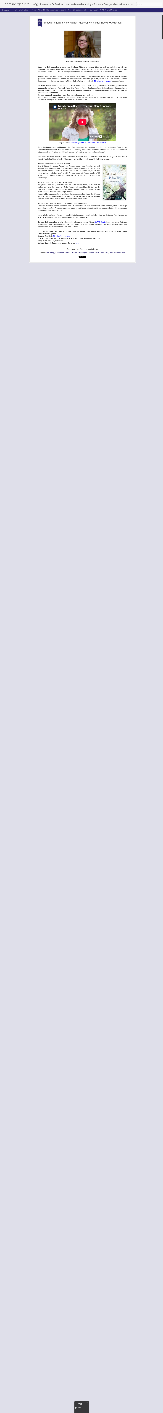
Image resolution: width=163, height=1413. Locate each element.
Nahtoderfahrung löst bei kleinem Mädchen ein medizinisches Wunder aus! (82, 22)
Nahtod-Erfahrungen (79, 252)
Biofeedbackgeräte (80, 10)
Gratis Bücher (24, 10)
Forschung (50, 252)
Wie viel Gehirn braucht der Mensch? (52, 10)
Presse (33, 10)
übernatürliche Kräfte (117, 252)
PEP (15, 10)
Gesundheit (59, 252)
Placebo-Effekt (93, 252)
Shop (69, 10)
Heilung (68, 252)
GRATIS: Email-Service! (108, 10)
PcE (90, 10)
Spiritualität (104, 252)
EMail (96, 10)
